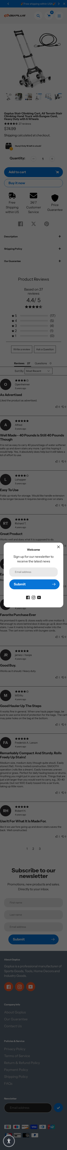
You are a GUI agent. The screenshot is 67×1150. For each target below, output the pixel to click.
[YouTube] (39, 597)
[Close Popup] (58, 546)
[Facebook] (28, 597)
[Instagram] (33, 597)
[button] (9, 1141)
